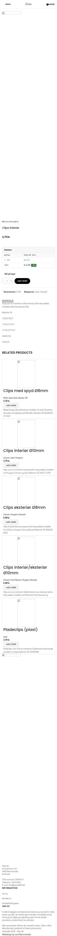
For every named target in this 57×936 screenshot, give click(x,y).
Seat (15, 398)
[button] (11, 405)
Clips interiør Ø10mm (23, 450)
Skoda (21, 398)
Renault (43, 292)
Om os (5, 894)
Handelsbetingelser (10, 903)
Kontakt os (6, 898)
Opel (37, 292)
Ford (12, 580)
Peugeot (19, 458)
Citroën (6, 458)
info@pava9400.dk (16, 885)
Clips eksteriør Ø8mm (24, 507)
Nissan (18, 580)
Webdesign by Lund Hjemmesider (16, 934)
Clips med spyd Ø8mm (25, 390)
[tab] (7, 300)
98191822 (16, 882)
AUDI (5, 398)
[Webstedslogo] (28, 4)
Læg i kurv (22, 281)
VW (26, 398)
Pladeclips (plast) (20, 629)
